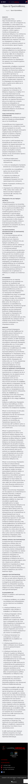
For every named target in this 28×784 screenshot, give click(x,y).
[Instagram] (4, 772)
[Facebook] (2, 772)
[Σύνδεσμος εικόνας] (14, 748)
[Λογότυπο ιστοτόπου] (14, 2)
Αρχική (7, 10)
